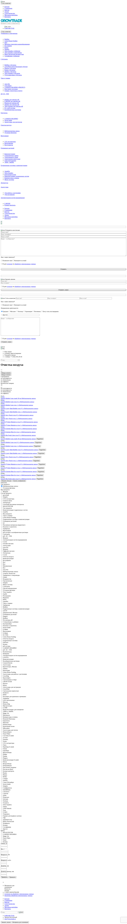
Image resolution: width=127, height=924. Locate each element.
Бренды (6, 10)
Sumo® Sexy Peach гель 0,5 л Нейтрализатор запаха (17, 457)
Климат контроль (9, 205)
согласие (9, 264)
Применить (4, 877)
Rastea (6, 47)
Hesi (5, 42)
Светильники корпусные (12, 159)
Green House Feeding (10, 41)
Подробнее (40, 439)
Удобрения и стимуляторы (9, 33)
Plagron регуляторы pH (11, 103)
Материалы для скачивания (20, 922)
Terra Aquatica (8, 173)
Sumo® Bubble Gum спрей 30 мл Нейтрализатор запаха (18, 439)
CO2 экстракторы (10, 141)
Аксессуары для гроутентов (13, 122)
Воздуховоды (8, 145)
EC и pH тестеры (9, 108)
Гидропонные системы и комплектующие (14, 165)
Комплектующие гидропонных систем (16, 176)
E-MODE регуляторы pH (12, 101)
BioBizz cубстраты (10, 65)
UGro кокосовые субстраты (13, 75)
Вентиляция (4, 136)
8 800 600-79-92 (9, 28)
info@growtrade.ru (10, 919)
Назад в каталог (6, 373)
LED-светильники (10, 160)
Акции (6, 11)
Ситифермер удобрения (11, 56)
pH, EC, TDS (5, 94)
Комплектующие (9, 154)
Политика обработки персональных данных (18, 895)
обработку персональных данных (25, 264)
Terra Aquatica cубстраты (12, 73)
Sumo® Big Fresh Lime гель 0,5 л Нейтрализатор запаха (18, 479)
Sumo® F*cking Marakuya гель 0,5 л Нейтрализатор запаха (19, 464)
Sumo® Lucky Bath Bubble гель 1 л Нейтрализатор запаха (19, 453)
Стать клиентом (5, 3)
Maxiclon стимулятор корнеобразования (17, 44)
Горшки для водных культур (13, 90)
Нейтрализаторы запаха (12, 131)
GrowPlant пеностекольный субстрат (16, 66)
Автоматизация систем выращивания (13, 198)
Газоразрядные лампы (11, 155)
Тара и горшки (5, 78)
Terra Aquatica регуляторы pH (13, 106)
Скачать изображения (19, 481)
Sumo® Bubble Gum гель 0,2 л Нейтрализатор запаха (17, 442)
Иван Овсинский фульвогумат (14, 54)
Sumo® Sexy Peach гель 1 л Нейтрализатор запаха (16, 460)
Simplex (6, 49)
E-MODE (7, 203)
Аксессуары (4, 187)
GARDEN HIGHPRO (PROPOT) (14, 87)
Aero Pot (7, 84)
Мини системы (9, 179)
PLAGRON (8, 46)
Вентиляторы (8, 143)
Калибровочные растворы (12, 109)
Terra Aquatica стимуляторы (13, 52)
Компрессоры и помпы (11, 178)
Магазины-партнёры (11, 15)
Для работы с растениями (12, 193)
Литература (4, 183)
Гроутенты (4, 113)
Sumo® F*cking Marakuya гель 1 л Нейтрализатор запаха (19, 468)
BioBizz (6, 39)
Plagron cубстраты (10, 68)
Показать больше (6, 481)
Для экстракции (9, 194)
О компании (8, 8)
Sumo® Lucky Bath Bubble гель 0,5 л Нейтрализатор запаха (19, 449)
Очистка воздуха (6, 125)
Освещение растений (7, 148)
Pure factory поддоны (11, 89)
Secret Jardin (8, 120)
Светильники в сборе (11, 157)
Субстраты (4, 59)
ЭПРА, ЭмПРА (9, 162)
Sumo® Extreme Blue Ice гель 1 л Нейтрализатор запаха (18, 475)
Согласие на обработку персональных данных (19, 894)
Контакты (7, 17)
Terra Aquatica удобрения (12, 51)
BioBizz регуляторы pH (11, 99)
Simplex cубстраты (10, 71)
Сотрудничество (9, 13)
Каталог (7, 6)
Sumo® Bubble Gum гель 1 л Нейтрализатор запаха (17, 446)
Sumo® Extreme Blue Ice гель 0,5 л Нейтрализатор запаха (19, 471)
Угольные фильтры (10, 132)
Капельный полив (10, 174)
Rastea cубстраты (9, 70)
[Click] (1, 371)
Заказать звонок (6, 922)
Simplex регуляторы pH (11, 104)
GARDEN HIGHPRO (11, 118)
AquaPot (7, 171)
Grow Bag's (8, 85)
